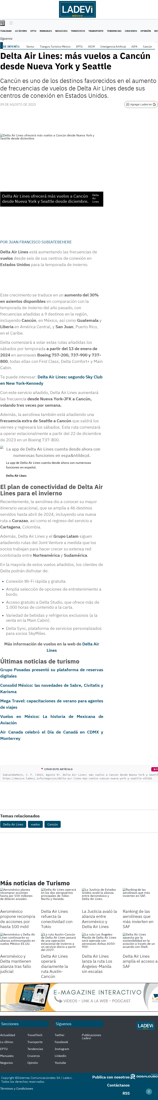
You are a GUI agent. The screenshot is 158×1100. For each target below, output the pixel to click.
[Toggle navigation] (10, 23)
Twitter (60, 1035)
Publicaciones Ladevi (91, 1036)
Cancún (147, 46)
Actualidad (7, 1035)
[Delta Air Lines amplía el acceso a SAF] (140, 942)
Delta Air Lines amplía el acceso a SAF (140, 961)
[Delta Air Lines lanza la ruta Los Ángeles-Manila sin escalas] (99, 942)
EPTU (33, 30)
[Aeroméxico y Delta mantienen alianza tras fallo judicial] (17, 942)
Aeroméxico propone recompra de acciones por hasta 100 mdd (17, 918)
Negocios (61, 30)
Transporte (95, 30)
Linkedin (60, 1056)
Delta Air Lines (13, 824)
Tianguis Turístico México (55, 46)
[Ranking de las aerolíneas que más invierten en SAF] (140, 898)
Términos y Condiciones (16, 1088)
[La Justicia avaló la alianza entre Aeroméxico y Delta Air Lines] (99, 898)
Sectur (30, 46)
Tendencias (114, 30)
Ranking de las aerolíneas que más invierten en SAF (138, 918)
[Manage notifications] (149, 1091)
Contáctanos (118, 1085)
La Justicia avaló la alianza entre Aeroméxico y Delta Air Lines (99, 918)
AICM (91, 46)
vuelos (35, 824)
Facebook (61, 1042)
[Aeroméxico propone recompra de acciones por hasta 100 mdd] (17, 898)
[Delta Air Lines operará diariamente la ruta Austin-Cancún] (58, 942)
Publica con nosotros (111, 1077)
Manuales (46, 30)
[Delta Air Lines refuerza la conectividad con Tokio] (58, 898)
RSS (126, 1093)
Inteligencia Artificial (113, 46)
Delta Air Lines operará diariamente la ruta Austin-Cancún (54, 966)
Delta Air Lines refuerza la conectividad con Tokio (56, 918)
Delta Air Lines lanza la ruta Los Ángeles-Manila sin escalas (97, 963)
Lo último (21, 30)
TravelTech (78, 30)
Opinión (145, 30)
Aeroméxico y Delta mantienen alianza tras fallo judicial (15, 963)
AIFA (134, 46)
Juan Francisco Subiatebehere (40, 242)
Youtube (60, 1063)
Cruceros (131, 30)
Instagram (62, 1049)
